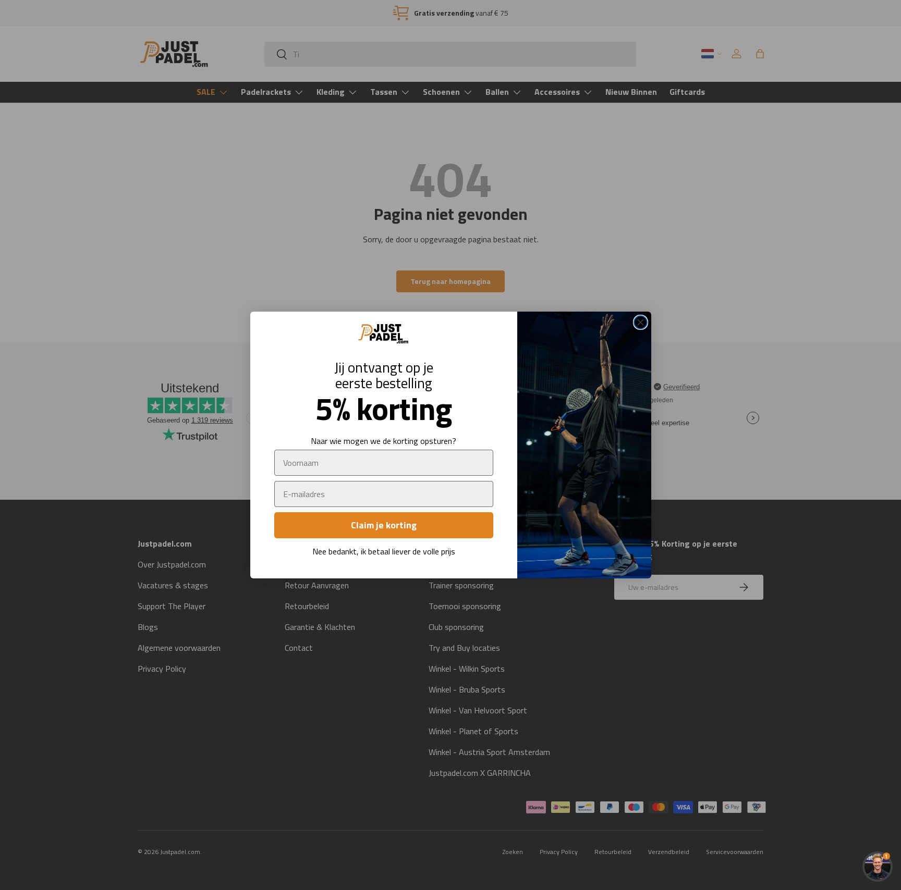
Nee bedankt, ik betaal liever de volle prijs (383, 551)
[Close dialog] (640, 322)
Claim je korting (384, 525)
